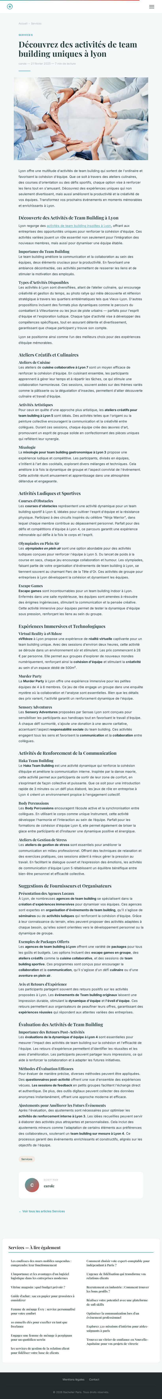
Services (36, 23)
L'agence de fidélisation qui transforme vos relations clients (116, 1276)
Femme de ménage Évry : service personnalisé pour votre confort (43, 1311)
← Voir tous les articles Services (42, 1211)
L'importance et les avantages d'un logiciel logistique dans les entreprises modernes (40, 1276)
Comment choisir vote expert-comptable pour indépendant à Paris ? (118, 1263)
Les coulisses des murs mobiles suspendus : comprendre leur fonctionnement (41, 1263)
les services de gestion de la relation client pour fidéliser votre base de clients (40, 1350)
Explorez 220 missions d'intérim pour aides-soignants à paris (117, 1328)
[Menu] (152, 7)
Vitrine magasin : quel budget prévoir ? (38, 1287)
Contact (94, 1379)
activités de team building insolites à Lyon (79, 226)
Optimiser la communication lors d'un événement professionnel (113, 1315)
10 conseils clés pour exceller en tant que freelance (39, 1324)
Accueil (23, 23)
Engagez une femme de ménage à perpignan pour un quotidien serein (41, 1337)
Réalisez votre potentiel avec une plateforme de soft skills (117, 1302)
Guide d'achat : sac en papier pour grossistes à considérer (42, 1298)
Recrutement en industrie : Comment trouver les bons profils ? (118, 1289)
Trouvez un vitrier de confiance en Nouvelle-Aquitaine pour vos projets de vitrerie (117, 1342)
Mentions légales (73, 1379)
